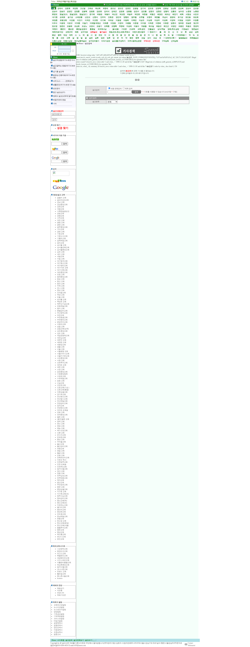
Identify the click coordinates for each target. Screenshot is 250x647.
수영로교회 (61, 376)
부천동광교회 (62, 317)
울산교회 (60, 444)
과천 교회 (61, 220)
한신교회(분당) (63, 523)
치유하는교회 (62, 505)
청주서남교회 (62, 496)
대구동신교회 (62, 263)
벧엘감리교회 (62, 311)
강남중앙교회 (62, 204)
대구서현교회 (62, 270)
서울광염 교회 (62, 351)
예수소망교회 (62, 430)
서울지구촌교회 (63, 356)
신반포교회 (61, 385)
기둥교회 (60, 234)
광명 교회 (61, 225)
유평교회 (60, 449)
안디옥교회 (61, 394)
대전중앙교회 (62, 272)
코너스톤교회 (62, 569)
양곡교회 (60, 406)
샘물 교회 (61, 347)
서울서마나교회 (63, 354)
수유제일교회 (62, 378)
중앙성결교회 (62, 489)
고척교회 (60, 218)
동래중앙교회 (62, 277)
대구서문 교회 (62, 268)
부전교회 (60, 315)
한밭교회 (60, 519)
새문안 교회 (61, 340)
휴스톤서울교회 (63, 576)
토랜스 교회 (61, 571)
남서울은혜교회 (63, 247)
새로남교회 (61, 338)
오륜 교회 (61, 433)
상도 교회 (61, 333)
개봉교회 (60, 209)
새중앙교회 (61, 345)
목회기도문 (61, 595)
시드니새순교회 (63, 560)
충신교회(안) (62, 503)
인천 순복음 (61, 464)
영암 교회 (61, 426)
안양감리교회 (62, 403)
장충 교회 (61, 473)
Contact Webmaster (191, 644)
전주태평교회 (62, 478)
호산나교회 (61, 537)
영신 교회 (61, 424)
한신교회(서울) (63, 525)
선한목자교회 (62, 363)
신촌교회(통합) (63, 390)
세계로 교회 (61, 365)
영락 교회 (61, 421)
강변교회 (60, 207)
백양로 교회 (61, 302)
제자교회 (60, 480)
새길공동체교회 (63, 336)
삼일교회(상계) (63, 329)
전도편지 (56, 89)
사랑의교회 (61, 324)
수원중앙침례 (62, 374)
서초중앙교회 (62, 358)
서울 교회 (61, 349)
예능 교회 (61, 428)
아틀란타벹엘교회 (64, 562)
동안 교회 (61, 284)
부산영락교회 (62, 313)
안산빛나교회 (62, 399)
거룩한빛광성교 (63, 211)
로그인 (59, 54)
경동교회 (60, 213)
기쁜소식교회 (62, 236)
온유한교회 (61, 437)
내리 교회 (61, 254)
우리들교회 (61, 442)
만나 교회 (61, 288)
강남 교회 (61, 202)
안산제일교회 (62, 401)
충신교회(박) (62, 501)
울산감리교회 (62, 446)
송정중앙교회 (62, 372)
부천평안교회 (62, 320)
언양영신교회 (62, 408)
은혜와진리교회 (63, 458)
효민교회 (60, 539)
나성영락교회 (62, 549)
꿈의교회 (60, 243)
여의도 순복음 (62, 410)
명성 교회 (61, 290)
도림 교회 (61, 274)
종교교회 (60, 482)
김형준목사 (58, 625)
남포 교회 (61, 252)
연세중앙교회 (62, 415)
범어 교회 (61, 308)
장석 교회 (61, 471)
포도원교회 (61, 514)
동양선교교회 (62, 551)
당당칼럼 (57, 612)
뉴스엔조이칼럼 (60, 610)
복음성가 (60, 588)
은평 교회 (61, 455)
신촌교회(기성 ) (63, 388)
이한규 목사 (61, 460)
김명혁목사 (58, 623)
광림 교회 (61, 222)
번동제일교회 (62, 306)
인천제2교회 (62, 467)
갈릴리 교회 (61, 198)
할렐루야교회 (62, 528)
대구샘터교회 (62, 266)
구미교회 (60, 229)
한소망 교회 (61, 521)
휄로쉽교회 (61, 574)
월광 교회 (61, 453)
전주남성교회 (62, 476)
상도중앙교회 (62, 331)
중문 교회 (61, 487)
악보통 (59, 590)
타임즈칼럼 (58, 621)
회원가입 (66, 54)
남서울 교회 (61, 245)
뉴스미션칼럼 (59, 607)
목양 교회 (61, 295)
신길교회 (60, 383)
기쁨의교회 (61, 238)
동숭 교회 (61, 279)
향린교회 (60, 530)
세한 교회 (61, 367)
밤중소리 (57, 634)
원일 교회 (61, 451)
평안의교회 (61, 510)
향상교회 (60, 532)
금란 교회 (61, 232)
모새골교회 (61, 293)
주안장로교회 (62, 485)
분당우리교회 (62, 322)
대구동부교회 (62, 261)
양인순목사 (58, 628)
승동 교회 (61, 381)
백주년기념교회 (63, 304)
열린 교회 (61, 417)
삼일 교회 (61, 327)
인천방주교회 (62, 462)
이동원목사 (58, 630)
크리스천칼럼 (59, 619)
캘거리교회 (61, 507)
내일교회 (60, 256)
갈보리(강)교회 (63, 200)
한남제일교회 (62, 516)
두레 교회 (61, 286)
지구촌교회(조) (63, 494)
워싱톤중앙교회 (63, 565)
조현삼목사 (58, 632)
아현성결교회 (62, 392)
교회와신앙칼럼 (60, 605)
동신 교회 (61, 281)
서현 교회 (61, 360)
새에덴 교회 (61, 342)
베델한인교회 (62, 556)
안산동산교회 (62, 397)
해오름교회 (61, 534)
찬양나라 (60, 593)
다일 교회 (61, 259)
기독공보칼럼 (59, 614)
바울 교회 (61, 297)
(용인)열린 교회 (63, 419)
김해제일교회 (62, 241)
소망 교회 (61, 369)
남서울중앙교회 (63, 250)
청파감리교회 (62, 498)
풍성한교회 (61, 512)
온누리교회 (61, 435)
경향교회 (60, 216)
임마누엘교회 (62, 469)
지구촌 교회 (61, 491)
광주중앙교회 (62, 227)
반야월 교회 (61, 299)
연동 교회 (61, 412)
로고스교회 (61, 554)
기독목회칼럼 (59, 616)
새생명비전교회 (63, 558)
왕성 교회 (61, 439)
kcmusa (59, 578)
